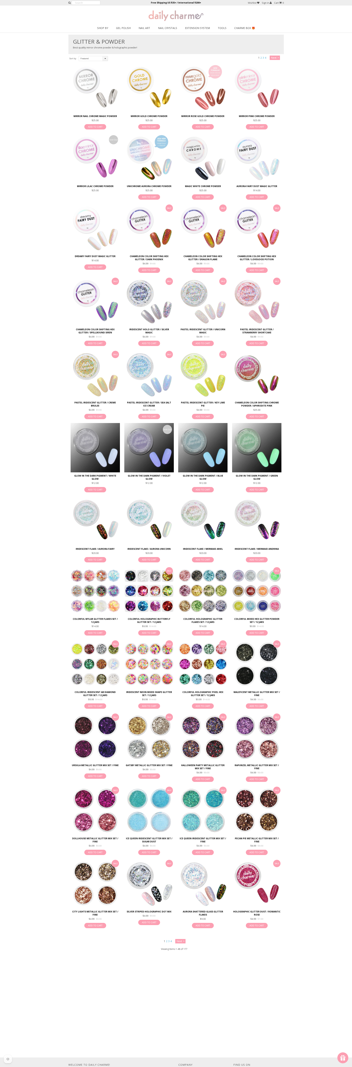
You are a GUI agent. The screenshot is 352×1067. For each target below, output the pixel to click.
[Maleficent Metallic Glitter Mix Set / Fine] (256, 664)
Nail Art (144, 28)
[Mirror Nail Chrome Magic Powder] (95, 88)
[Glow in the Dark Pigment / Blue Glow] (203, 447)
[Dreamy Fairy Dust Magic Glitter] (95, 228)
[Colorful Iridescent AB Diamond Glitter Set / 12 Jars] (95, 664)
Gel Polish (123, 28)
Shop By (102, 28)
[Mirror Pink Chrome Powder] (256, 88)
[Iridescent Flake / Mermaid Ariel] (203, 521)
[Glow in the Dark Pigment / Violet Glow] (149, 447)
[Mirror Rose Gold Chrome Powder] (203, 88)
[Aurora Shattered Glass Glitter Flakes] (203, 883)
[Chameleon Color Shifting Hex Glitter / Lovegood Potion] (256, 228)
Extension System (197, 28)
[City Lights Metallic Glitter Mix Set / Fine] (95, 883)
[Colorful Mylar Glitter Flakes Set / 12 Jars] (95, 591)
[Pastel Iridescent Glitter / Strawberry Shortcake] (256, 301)
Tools (222, 28)
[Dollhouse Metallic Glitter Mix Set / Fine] (95, 810)
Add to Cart (95, 126)
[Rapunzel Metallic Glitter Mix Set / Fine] (256, 737)
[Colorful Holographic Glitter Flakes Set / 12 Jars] (203, 591)
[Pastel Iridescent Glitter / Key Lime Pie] (203, 374)
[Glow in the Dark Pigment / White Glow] (95, 447)
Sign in (266, 2)
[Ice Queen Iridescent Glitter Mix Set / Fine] (203, 810)
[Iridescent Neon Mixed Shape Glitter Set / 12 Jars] (149, 664)
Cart (279, 2)
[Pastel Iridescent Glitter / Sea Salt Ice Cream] (149, 374)
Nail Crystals (167, 28)
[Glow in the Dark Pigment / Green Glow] (256, 447)
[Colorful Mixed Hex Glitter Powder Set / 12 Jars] (256, 591)
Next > (275, 57)
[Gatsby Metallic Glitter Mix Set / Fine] (149, 737)
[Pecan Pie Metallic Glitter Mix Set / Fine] (256, 810)
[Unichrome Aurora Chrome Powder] (149, 158)
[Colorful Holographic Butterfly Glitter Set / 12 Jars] (149, 591)
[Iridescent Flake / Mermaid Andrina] (256, 521)
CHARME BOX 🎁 (244, 28)
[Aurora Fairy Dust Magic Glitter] (256, 158)
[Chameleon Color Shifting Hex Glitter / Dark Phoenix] (149, 228)
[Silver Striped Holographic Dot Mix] (149, 883)
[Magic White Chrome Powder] (203, 158)
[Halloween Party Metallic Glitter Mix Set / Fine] (203, 737)
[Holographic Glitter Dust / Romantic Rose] (256, 883)
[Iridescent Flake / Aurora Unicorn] (149, 521)
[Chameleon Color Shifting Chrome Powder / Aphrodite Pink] (256, 374)
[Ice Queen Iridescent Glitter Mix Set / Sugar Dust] (149, 810)
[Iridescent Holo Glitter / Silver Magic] (149, 301)
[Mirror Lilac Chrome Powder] (95, 158)
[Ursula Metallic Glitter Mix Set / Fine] (95, 737)
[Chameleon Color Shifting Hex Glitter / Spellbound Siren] (95, 301)
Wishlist (252, 2)
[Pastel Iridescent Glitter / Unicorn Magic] (203, 301)
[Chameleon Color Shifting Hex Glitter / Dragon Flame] (203, 228)
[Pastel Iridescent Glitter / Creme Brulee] (95, 374)
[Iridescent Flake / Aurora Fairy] (95, 521)
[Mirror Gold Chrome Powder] (149, 88)
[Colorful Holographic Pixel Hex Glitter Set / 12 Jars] (203, 664)
